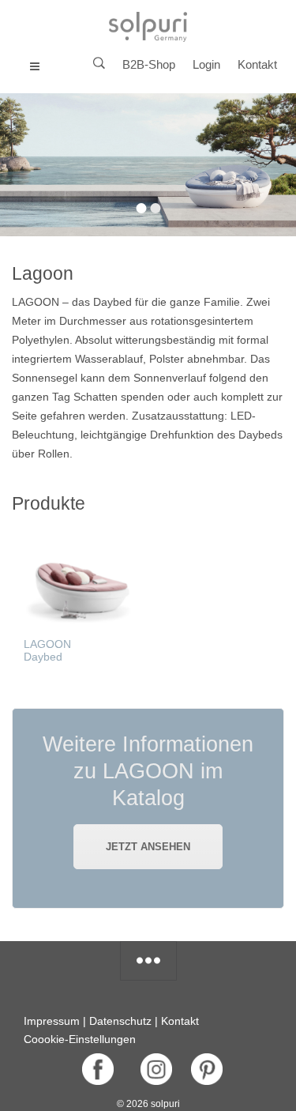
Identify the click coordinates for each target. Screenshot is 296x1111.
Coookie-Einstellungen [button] (80, 1039)
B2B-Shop (148, 64)
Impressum (52, 1021)
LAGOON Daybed (47, 650)
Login (206, 64)
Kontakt (257, 64)
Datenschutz (120, 1021)
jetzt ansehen (148, 847)
